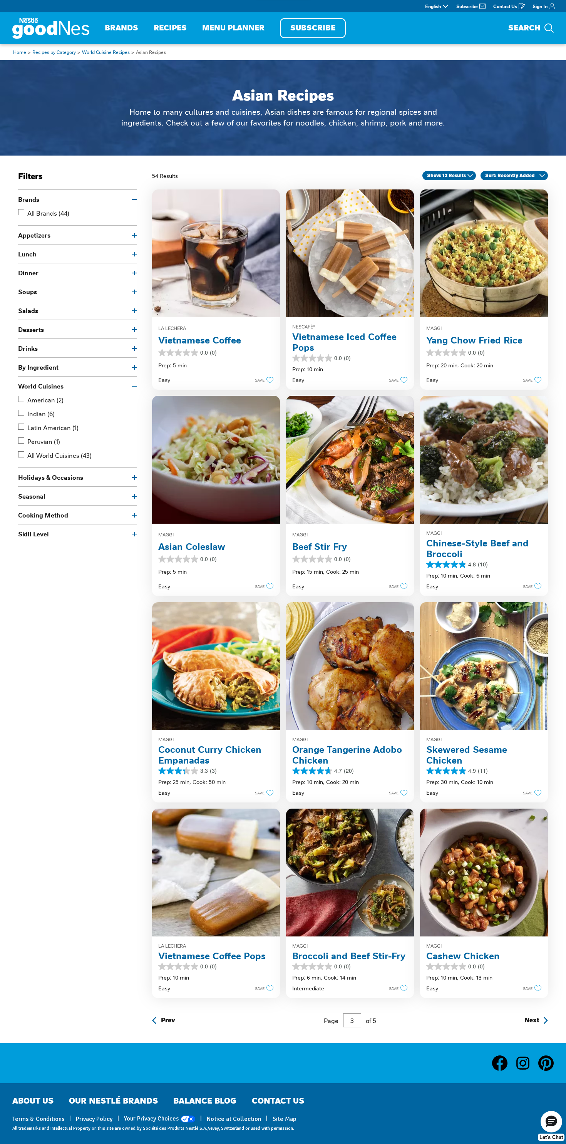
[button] (262, 380)
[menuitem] (121, 28)
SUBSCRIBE (312, 28)
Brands (28, 199)
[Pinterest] (546, 1063)
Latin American (53, 427)
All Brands (48, 213)
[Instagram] (526, 1063)
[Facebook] (503, 1063)
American (45, 399)
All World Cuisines (59, 455)
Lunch (27, 254)
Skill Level (33, 533)
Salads (28, 310)
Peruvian (43, 441)
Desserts (31, 329)
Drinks (28, 348)
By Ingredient (38, 367)
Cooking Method (43, 515)
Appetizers (34, 235)
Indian (41, 413)
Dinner (28, 272)
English (433, 6)
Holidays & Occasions (50, 477)
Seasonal (31, 496)
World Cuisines (41, 386)
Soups (27, 291)
